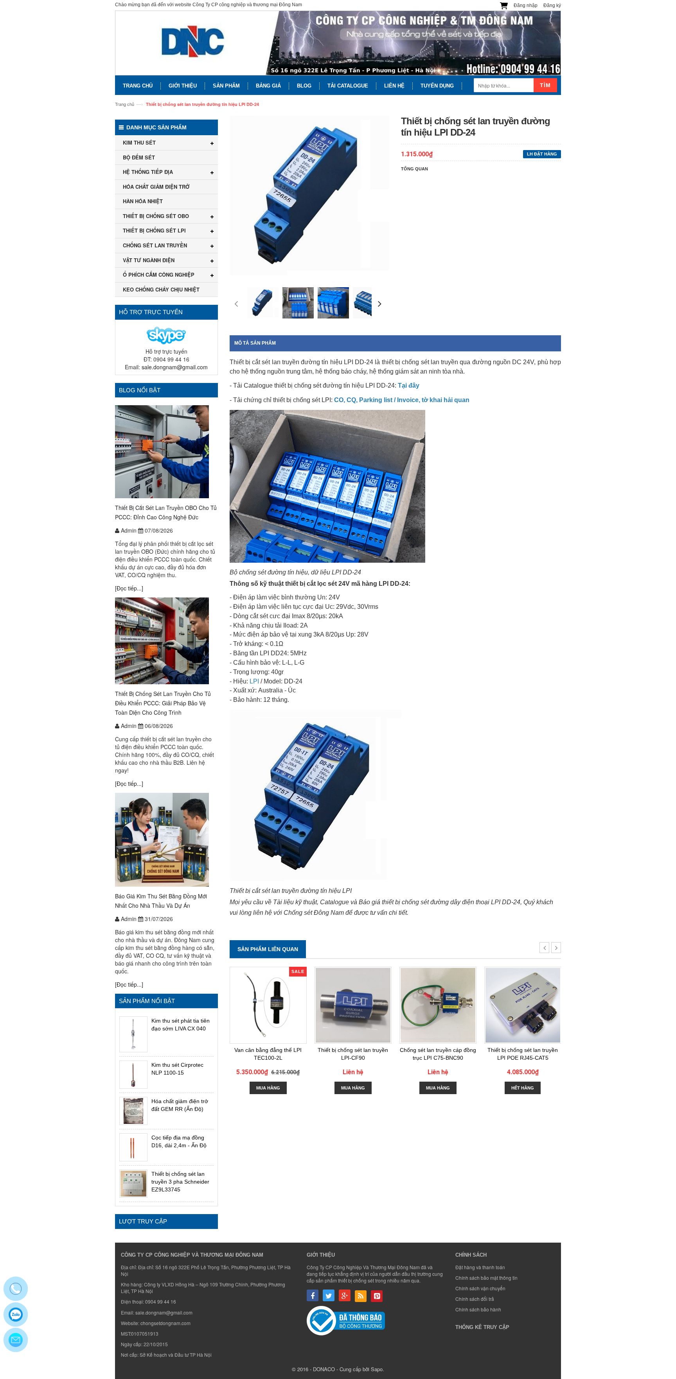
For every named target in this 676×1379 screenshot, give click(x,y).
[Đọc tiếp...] (129, 588)
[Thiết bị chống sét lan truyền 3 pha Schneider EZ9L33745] (133, 1184)
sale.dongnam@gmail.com (175, 367)
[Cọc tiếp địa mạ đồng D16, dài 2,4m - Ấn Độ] (133, 1147)
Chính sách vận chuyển (480, 1288)
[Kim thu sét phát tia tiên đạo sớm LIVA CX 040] (133, 1034)
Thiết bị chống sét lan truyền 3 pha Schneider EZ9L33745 (180, 1182)
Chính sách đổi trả (474, 1298)
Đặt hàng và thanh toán (480, 1267)
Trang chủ (124, 104)
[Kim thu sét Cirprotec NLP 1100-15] (133, 1074)
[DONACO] (338, 43)
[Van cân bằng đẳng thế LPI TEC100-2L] (268, 1005)
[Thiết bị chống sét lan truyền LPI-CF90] (353, 1005)
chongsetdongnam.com (165, 1323)
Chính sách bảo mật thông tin (486, 1277)
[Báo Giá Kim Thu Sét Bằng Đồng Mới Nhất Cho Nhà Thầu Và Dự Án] (166, 840)
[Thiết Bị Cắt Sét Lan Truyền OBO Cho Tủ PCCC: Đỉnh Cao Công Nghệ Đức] (166, 451)
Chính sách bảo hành (478, 1309)
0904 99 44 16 (160, 1301)
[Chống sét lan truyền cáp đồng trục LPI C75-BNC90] (438, 1005)
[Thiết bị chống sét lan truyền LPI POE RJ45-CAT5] (522, 1005)
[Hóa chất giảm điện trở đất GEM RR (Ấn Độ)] (133, 1111)
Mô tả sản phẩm (255, 343)
